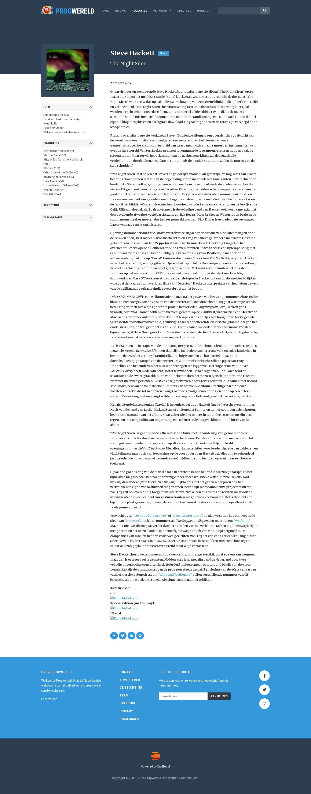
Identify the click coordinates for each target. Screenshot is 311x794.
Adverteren (130, 680)
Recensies (139, 10)
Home (105, 10)
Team (124, 695)
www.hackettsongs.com (70, 132)
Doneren (203, 10)
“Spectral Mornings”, (187, 516)
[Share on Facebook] (114, 635)
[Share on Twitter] (123, 635)
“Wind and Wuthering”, (175, 574)
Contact (127, 672)
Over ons (127, 703)
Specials (184, 10)
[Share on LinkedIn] (131, 635)
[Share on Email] (140, 635)
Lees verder (49, 699)
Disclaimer (129, 719)
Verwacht (161, 10)
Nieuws (120, 10)
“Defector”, (133, 521)
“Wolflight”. (242, 521)
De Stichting (131, 687)
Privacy (126, 711)
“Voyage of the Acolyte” (150, 516)
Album (163, 53)
